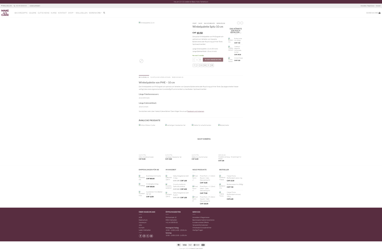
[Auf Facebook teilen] (194, 65)
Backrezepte (21, 13)
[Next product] (238, 23)
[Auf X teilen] (198, 65)
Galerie (32, 13)
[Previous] (138, 144)
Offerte (206, 222)
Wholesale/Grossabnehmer (201, 228)
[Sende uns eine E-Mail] (151, 236)
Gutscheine (44, 13)
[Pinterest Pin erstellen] (205, 65)
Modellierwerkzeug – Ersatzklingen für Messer (229, 158)
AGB (140, 217)
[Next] (242, 144)
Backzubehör (209, 23)
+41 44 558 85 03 (172, 222)
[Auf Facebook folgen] (140, 236)
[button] (104, 13)
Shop (70, 13)
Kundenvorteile (197, 222)
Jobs (140, 225)
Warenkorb (95, 13)
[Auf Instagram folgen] (144, 236)
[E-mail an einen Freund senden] (201, 65)
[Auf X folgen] (147, 236)
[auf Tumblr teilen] (208, 65)
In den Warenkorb (213, 59)
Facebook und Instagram (195, 111)
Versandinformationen (200, 225)
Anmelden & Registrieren (201, 217)
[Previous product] (241, 23)
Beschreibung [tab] (144, 77)
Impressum (142, 222)
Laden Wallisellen (145, 230)
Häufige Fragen (197, 230)
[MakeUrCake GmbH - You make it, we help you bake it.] (6, 13)
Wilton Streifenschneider (146, 157)
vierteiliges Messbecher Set (173, 157)
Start (194, 23)
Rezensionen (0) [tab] (177, 77)
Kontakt (378, 6)
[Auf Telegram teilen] (212, 65)
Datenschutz (143, 220)
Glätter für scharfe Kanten (200, 157)
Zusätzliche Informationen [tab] (160, 77)
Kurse (54, 13)
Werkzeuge (221, 23)
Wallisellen (82, 13)
